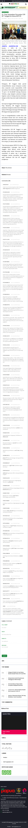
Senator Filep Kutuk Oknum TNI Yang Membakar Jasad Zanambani (17, 696)
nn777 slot (17, 450)
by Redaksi (4, 18)
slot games (11, 540)
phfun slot (11, 482)
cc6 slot (10, 519)
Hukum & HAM (5, 12)
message (4, 645)
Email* (3, 631)
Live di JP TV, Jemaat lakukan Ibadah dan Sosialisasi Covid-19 (16, 690)
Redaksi (5, 757)
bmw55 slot (5, 489)
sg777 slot (15, 495)
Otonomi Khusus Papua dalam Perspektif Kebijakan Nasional (15, 684)
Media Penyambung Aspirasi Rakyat (19, 1)
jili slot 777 (5, 458)
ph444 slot (5, 533)
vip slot (14, 443)
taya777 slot (13, 525)
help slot (19, 563)
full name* (5, 624)
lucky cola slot (10, 510)
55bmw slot (5, 436)
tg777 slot (12, 465)
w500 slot (5, 473)
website (4, 638)
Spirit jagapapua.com (8, 761)
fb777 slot (14, 548)
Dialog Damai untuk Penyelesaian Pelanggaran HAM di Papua (16, 678)
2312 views (21, 18)
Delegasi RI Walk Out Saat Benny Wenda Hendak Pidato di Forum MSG (17, 673)
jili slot (18, 427)
